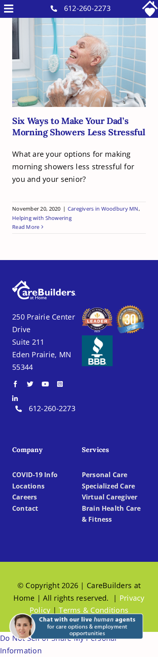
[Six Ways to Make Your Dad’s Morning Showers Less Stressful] (79, 62)
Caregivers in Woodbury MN (103, 208)
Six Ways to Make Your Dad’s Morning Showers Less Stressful (71, 50)
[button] (75, 610)
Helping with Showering (42, 218)
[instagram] (60, 384)
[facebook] (15, 384)
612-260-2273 (87, 8)
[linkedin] (15, 398)
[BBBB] (97, 339)
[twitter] (30, 384)
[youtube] (45, 384)
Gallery (87, 50)
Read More (25, 226)
